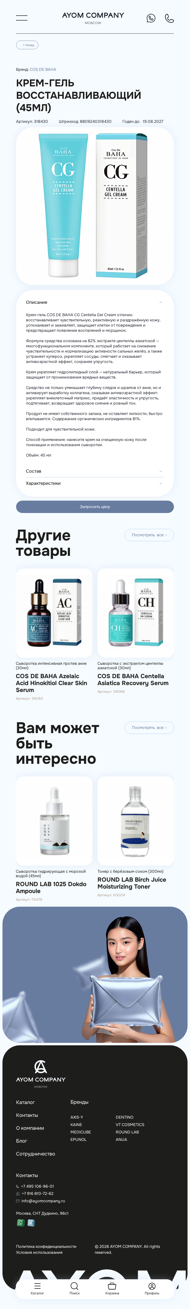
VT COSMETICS (130, 1124)
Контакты (27, 1115)
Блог (21, 1141)
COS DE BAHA (43, 69)
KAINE (76, 1124)
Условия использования (39, 1252)
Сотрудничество (35, 1154)
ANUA (121, 1139)
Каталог (25, 1102)
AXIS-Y (77, 1117)
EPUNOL (79, 1139)
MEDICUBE (81, 1132)
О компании (30, 1128)
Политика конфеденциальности (46, 1246)
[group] (54, 636)
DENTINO (124, 1117)
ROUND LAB (127, 1132)
